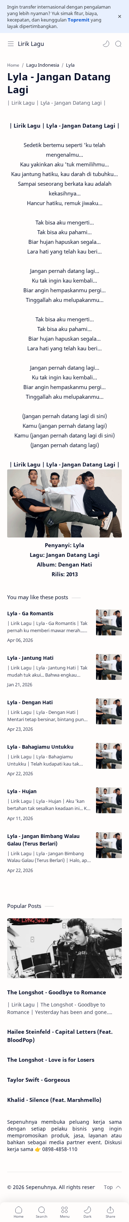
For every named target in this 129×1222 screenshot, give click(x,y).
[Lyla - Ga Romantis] (109, 622)
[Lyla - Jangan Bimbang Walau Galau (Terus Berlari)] (109, 845)
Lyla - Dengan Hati (30, 702)
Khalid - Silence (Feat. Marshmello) (54, 1099)
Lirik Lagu (31, 44)
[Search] (118, 43)
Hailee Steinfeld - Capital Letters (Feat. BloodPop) (60, 1035)
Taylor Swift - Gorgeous (38, 1079)
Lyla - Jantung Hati (30, 657)
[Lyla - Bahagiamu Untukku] (109, 756)
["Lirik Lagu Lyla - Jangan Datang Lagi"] (64, 503)
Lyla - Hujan (22, 791)
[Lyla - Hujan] (109, 800)
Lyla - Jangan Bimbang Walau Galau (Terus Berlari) (43, 840)
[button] (106, 43)
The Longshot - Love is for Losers (50, 1059)
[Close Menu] (120, 16)
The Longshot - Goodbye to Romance (56, 992)
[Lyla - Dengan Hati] (109, 711)
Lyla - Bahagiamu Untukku (40, 746)
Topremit (79, 19)
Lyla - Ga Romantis (30, 613)
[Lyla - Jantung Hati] (109, 667)
